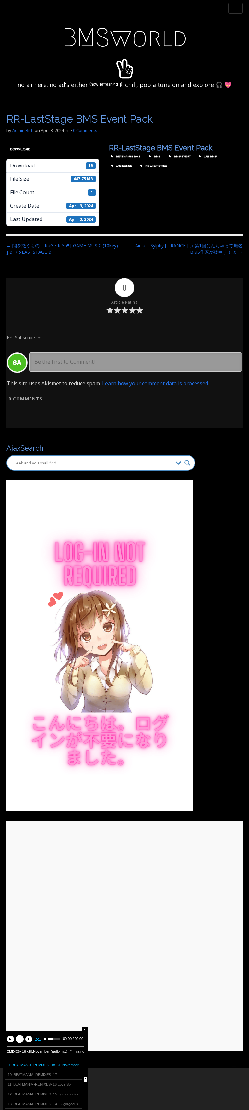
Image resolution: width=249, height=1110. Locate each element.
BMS (156, 156)
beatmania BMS (127, 156)
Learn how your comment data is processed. (155, 383)
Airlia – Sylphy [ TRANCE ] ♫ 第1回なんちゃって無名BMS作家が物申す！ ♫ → (189, 248)
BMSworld (124, 37)
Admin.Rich (23, 130)
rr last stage (155, 166)
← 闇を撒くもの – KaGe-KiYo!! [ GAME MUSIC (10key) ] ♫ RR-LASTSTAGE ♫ (62, 248)
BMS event (181, 156)
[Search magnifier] (187, 462)
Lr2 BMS (209, 156)
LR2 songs (123, 166)
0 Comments (85, 130)
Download (20, 149)
